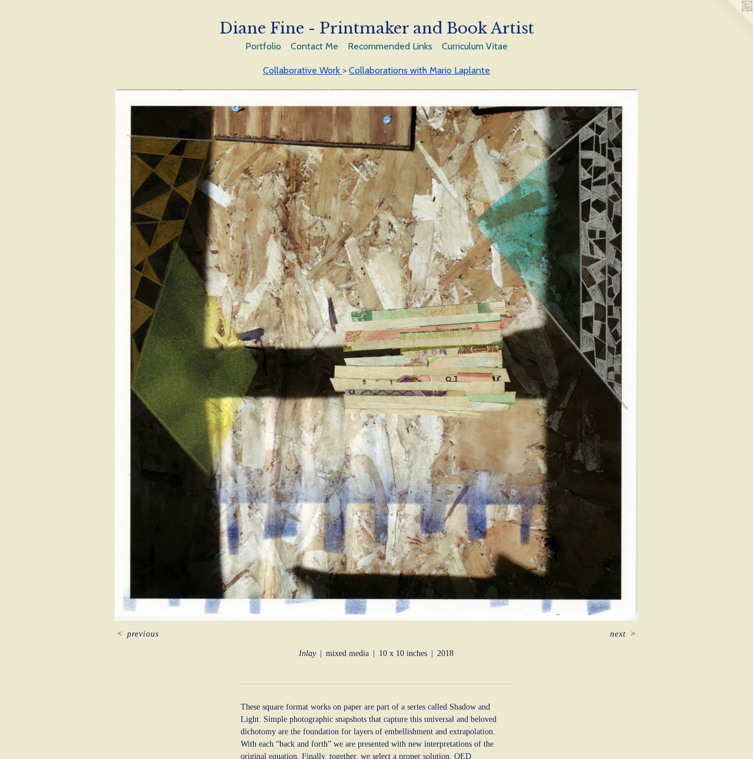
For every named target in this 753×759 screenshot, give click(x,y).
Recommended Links (390, 46)
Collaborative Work (302, 70)
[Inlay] (376, 355)
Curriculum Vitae (475, 46)
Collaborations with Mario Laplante (419, 70)
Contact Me (314, 46)
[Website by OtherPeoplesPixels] (729, 23)
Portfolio (263, 46)
